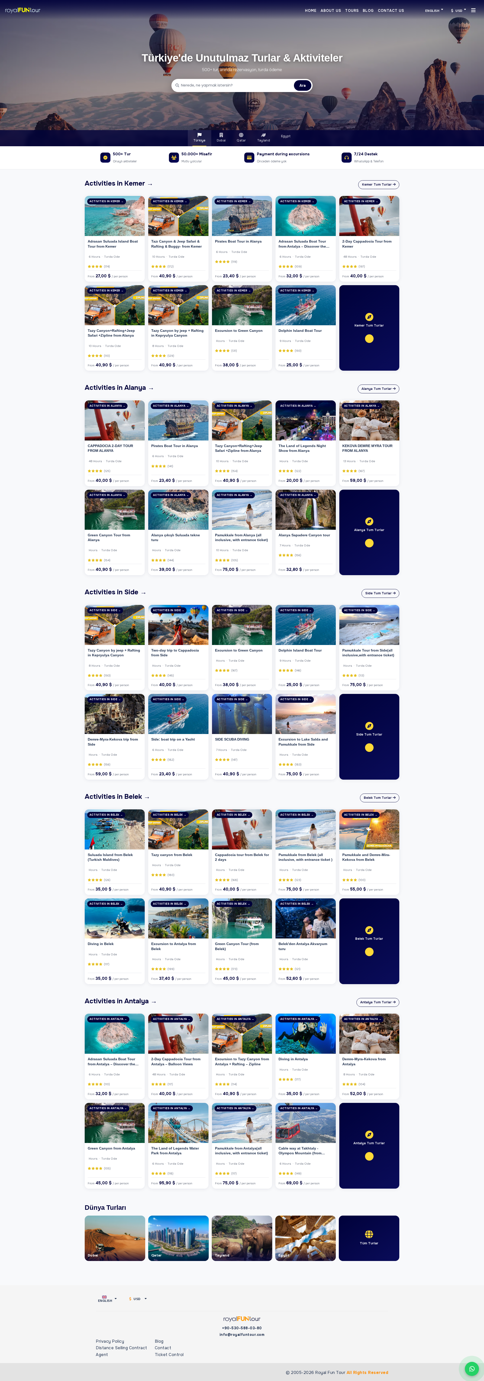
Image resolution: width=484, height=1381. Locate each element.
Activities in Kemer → (119, 183)
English (432, 11)
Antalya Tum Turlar (376, 1002)
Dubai (221, 140)
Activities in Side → (116, 592)
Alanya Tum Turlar (377, 389)
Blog (368, 10)
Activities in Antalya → (121, 1001)
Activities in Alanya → (119, 387)
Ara (302, 85)
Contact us (391, 10)
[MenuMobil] (473, 10)
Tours (352, 10)
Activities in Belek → (117, 796)
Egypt (286, 136)
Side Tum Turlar (379, 593)
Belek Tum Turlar (378, 798)
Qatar (241, 140)
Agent (102, 1354)
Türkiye (199, 140)
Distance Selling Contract (121, 1347)
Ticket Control (169, 1354)
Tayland (263, 140)
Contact (163, 1347)
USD (459, 11)
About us (331, 10)
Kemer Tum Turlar (377, 184)
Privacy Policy (110, 1341)
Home (311, 10)
